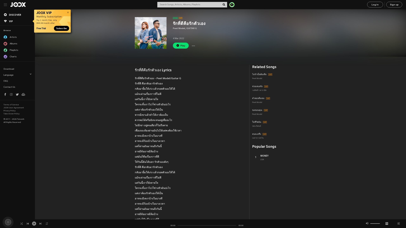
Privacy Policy (9, 111)
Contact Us (9, 87)
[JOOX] (18, 4)
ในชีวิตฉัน (256, 122)
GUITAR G (191, 28)
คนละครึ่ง (256, 134)
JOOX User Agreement (13, 108)
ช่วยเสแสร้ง (257, 87)
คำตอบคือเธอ (258, 98)
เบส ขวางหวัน (258, 138)
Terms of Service (11, 105)
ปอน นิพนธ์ (256, 126)
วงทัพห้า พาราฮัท (259, 90)
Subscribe (61, 28)
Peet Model (179, 28)
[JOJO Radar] (232, 4)
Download (8, 69)
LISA (262, 160)
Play (182, 46)
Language (8, 75)
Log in (375, 5)
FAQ (5, 81)
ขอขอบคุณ (257, 110)
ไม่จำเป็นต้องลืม (259, 74)
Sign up (394, 5)
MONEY (264, 156)
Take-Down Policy (11, 114)
